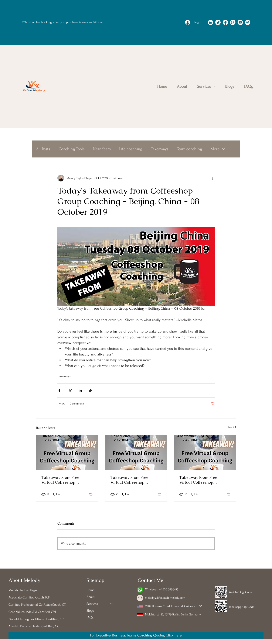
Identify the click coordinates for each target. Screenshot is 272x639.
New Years (102, 149)
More (215, 149)
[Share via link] (91, 390)
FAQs (90, 617)
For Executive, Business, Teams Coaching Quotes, (128, 635)
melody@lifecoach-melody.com (165, 598)
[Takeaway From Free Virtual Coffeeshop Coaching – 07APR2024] (136, 452)
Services (92, 604)
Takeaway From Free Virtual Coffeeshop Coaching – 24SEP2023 (199, 480)
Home (90, 590)
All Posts (43, 149)
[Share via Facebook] (59, 390)
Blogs (90, 610)
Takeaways (159, 149)
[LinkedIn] (210, 22)
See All (232, 427)
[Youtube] (240, 22)
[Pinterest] (247, 22)
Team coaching (189, 149)
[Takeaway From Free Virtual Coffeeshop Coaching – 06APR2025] (67, 452)
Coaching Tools (72, 149)
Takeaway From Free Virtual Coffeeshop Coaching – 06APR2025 (62, 480)
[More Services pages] (214, 86)
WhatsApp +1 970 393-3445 (161, 589)
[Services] (111, 603)
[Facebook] (225, 22)
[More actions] (212, 178)
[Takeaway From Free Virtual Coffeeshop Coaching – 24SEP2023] (205, 452)
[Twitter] (218, 22)
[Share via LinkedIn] (80, 390)
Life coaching (130, 149)
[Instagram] (232, 22)
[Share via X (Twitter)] (70, 390)
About (90, 597)
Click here (174, 635)
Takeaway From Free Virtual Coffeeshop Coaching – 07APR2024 (131, 480)
